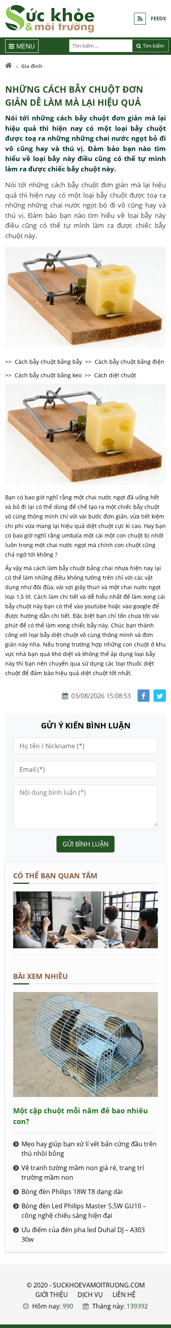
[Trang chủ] (8, 66)
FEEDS (158, 18)
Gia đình (32, 66)
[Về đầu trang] (160, 532)
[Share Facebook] (144, 695)
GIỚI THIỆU (51, 1294)
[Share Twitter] (160, 695)
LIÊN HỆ (124, 1294)
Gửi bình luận (85, 844)
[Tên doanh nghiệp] (85, 946)
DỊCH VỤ (90, 1294)
